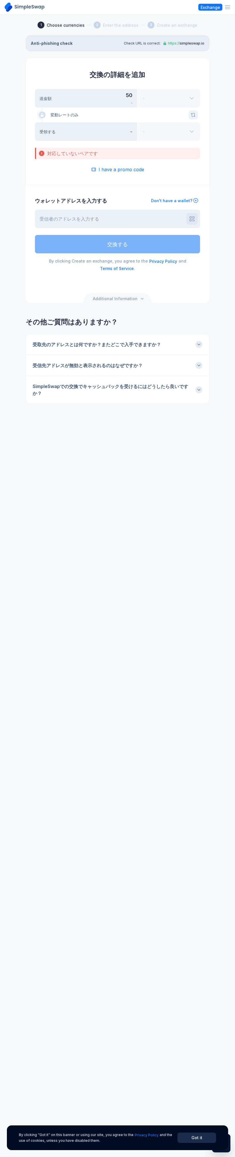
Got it (196, 1137)
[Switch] (193, 114)
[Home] (24, 7)
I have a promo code (121, 169)
